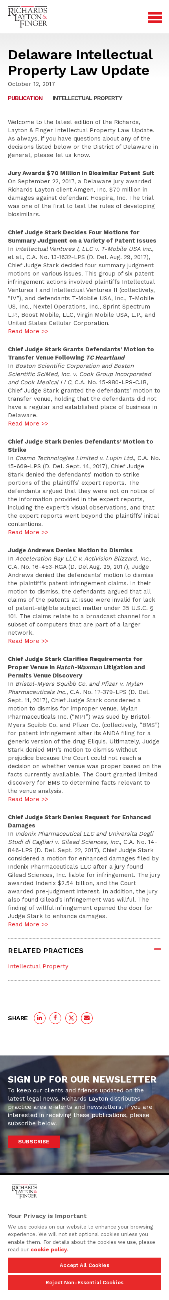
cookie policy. (49, 1250)
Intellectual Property (87, 98)
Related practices (45, 950)
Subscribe (34, 1141)
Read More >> (28, 331)
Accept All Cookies (84, 1265)
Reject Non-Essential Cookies (84, 1282)
